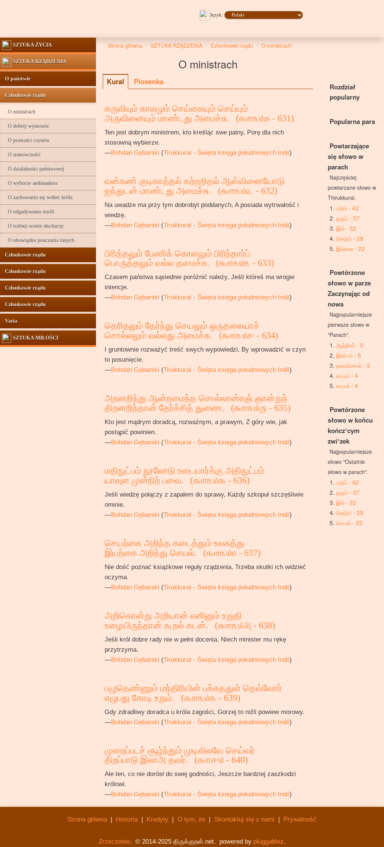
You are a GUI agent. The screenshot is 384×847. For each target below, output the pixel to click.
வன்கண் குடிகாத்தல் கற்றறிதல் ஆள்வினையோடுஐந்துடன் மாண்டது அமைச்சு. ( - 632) (195, 186)
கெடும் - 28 (349, 238)
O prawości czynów (26, 140)
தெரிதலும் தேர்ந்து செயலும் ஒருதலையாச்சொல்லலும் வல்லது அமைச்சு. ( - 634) (191, 330)
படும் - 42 (347, 208)
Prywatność (300, 819)
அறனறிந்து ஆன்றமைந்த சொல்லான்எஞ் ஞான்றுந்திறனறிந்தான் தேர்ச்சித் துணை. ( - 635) (198, 403)
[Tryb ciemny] (297, 25)
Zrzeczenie (114, 841)
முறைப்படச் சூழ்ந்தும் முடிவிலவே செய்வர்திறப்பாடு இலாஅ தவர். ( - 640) (180, 755)
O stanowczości (21, 154)
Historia (127, 819)
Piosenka (149, 81)
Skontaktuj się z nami (244, 819)
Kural (115, 81)
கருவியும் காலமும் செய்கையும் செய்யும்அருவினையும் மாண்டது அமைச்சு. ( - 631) (199, 113)
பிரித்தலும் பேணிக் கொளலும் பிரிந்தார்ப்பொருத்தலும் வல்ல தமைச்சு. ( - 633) (189, 258)
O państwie (16, 79)
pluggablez (269, 841)
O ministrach (18, 112)
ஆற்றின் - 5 (349, 345)
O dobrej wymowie (25, 126)
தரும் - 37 (348, 218)
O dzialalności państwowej (33, 169)
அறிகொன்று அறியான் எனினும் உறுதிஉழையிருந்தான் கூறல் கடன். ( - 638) (190, 620)
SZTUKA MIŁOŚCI (34, 338)
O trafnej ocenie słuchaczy (33, 226)
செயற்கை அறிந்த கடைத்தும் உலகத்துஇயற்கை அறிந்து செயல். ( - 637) (183, 548)
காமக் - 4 (347, 385)
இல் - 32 (346, 228)
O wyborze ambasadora (29, 183)
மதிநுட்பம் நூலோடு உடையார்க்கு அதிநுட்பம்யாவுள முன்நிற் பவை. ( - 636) (184, 475)
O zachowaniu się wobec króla (37, 197)
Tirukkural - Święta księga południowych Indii (227, 152)
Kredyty (157, 819)
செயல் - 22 (349, 522)
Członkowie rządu (24, 95)
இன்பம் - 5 (348, 355)
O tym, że (191, 819)
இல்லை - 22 (350, 248)
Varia (9, 321)
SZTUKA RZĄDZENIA (38, 61)
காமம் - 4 (347, 375)
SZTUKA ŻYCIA (31, 45)
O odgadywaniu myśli (28, 211)
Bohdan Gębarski (135, 152)
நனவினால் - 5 (353, 365)
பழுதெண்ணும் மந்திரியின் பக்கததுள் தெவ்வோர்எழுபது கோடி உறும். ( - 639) (193, 693)
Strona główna (87, 819)
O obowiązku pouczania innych (38, 240)
